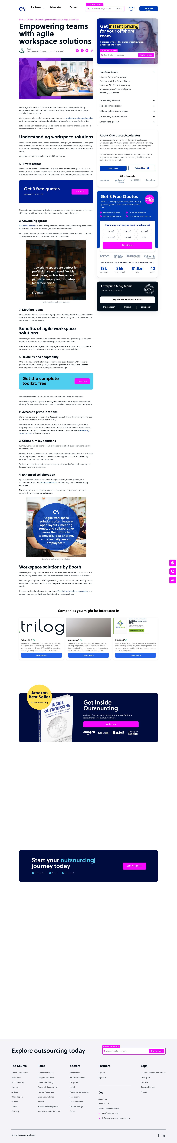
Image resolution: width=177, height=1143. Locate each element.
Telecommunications (79, 1092)
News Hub (16, 1078)
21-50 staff (111, 237)
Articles (29, 20)
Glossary (15, 1111)
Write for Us (103, 1104)
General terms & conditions (153, 1073)
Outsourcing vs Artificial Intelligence (115, 89)
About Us (102, 1099)
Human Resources (46, 1092)
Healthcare (75, 1097)
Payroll (41, 1102)
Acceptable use (148, 1087)
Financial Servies (77, 1078)
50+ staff (127, 237)
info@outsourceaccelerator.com (116, 1118)
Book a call (131, 9)
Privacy (144, 1092)
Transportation (76, 1102)
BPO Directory (17, 1082)
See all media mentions (142, 1010)
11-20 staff (144, 231)
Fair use (144, 1082)
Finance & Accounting (47, 1087)
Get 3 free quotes (149, 9)
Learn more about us (112, 999)
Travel (72, 1111)
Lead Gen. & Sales (46, 1097)
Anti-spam (145, 1078)
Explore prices (146, 55)
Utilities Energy (76, 1107)
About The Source (19, 1073)
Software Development (48, 1107)
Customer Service (46, 1073)
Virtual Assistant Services (49, 1111)
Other (144, 237)
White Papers (17, 1097)
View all (149, 767)
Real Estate (75, 1073)
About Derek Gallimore (108, 1109)
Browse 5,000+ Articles (109, 93)
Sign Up (102, 1078)
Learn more (80, 191)
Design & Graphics (46, 1078)
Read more (104, 812)
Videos (14, 1107)
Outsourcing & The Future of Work (115, 81)
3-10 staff (127, 231)
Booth (29, 49)
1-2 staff (111, 231)
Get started (127, 245)
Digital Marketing (45, 1082)
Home (22, 20)
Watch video (136, 999)
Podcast (15, 1087)
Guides (14, 1102)
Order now (111, 724)
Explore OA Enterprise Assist (127, 300)
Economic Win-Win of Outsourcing (115, 85)
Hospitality (74, 1082)
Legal (72, 1087)
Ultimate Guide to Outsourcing (113, 77)
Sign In (101, 1073)
